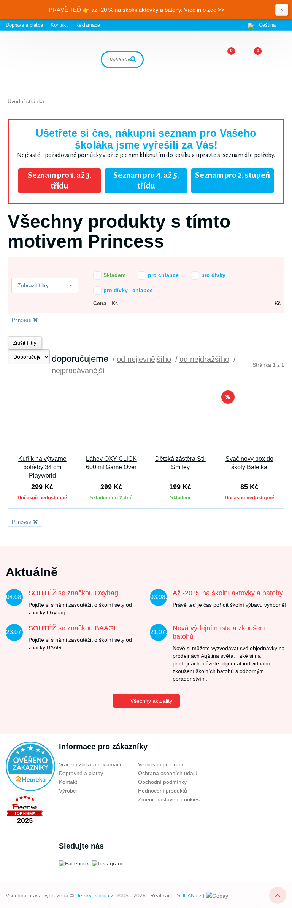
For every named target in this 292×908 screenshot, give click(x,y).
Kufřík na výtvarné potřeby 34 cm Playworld (42, 467)
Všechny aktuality (151, 701)
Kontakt (59, 25)
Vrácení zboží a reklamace (91, 764)
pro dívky (203, 275)
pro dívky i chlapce (118, 290)
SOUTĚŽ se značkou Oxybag (73, 593)
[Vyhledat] (134, 59)
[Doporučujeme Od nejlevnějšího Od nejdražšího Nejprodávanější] (29, 357)
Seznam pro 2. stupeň (232, 175)
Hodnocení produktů (162, 791)
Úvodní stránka (26, 101)
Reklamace (87, 25)
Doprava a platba (24, 25)
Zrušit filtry (24, 343)
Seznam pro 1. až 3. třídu (60, 180)
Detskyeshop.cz (94, 895)
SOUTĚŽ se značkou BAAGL (73, 628)
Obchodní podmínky (162, 782)
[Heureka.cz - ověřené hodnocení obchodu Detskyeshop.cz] (30, 766)
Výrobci (68, 791)
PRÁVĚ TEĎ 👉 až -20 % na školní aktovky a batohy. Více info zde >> (137, 9)
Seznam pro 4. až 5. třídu (146, 180)
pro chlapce (153, 275)
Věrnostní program (160, 764)
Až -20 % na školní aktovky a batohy (228, 593)
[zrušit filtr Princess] (34, 319)
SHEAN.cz (189, 895)
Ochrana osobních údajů (167, 773)
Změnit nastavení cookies (169, 799)
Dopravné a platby (81, 773)
